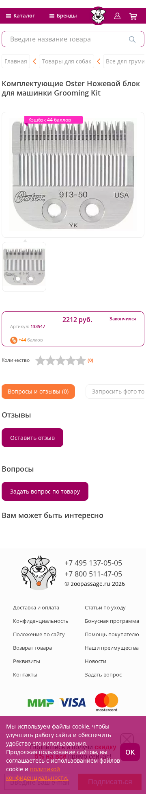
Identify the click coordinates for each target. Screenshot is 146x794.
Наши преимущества (112, 647)
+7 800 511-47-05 (93, 574)
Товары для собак (66, 61)
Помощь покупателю (112, 634)
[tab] (38, 391)
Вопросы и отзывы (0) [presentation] (38, 391)
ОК (130, 752)
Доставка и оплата (36, 607)
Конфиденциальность (41, 620)
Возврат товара (32, 647)
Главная (15, 61)
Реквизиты (26, 661)
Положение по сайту (39, 634)
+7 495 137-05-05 (93, 563)
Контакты (25, 674)
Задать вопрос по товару (45, 491)
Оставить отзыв (32, 438)
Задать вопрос (103, 674)
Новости (95, 661)
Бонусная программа (112, 620)
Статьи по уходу (105, 607)
